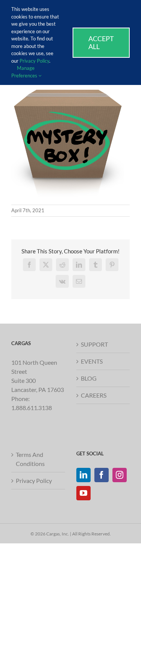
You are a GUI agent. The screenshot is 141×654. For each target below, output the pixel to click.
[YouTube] (83, 493)
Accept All (101, 42)
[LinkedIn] (83, 475)
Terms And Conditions (30, 459)
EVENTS (92, 361)
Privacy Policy (34, 480)
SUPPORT (94, 344)
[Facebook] (101, 475)
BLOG (89, 378)
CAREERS (93, 395)
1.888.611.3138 (31, 407)
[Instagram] (119, 475)
